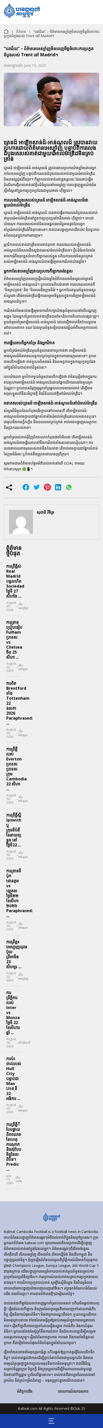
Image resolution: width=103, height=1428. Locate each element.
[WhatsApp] (69, 488)
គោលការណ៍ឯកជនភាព (73, 1391)
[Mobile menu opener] (51, 1421)
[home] (51, 1218)
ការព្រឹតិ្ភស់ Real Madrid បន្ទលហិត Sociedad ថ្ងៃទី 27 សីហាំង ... (15, 581)
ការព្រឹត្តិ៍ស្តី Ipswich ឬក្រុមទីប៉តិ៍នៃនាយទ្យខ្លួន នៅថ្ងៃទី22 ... (13, 830)
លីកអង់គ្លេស (23, 667)
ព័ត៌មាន (21, 31)
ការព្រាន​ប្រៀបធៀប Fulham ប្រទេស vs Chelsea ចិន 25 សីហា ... (14, 639)
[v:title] (6, 30)
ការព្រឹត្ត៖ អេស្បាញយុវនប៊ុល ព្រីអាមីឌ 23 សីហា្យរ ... (16, 954)
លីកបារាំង (19, 1179)
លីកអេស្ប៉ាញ (23, 606)
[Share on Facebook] (26, 488)
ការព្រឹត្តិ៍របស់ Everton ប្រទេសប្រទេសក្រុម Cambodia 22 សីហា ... (16, 769)
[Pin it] (47, 488)
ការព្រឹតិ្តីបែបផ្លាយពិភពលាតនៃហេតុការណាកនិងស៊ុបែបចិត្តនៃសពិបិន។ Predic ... (13, 1147)
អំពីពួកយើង (24, 1391)
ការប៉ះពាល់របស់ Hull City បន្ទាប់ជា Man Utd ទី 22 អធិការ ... (13, 1078)
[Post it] (58, 488)
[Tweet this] (36, 488)
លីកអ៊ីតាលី (24, 1042)
